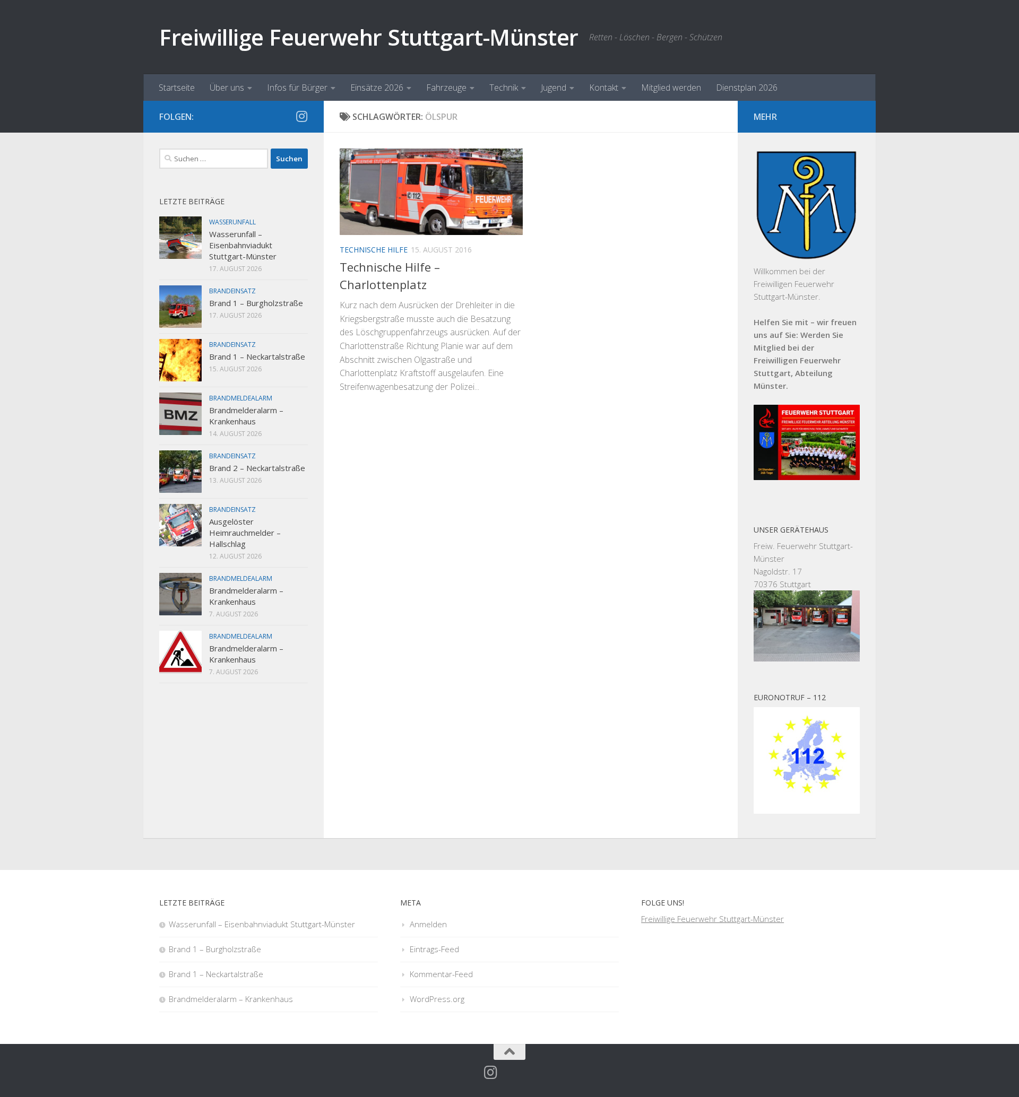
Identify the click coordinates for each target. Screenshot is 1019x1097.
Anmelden (428, 924)
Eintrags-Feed (434, 949)
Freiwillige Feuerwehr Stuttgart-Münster (368, 37)
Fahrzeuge (446, 87)
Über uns (227, 87)
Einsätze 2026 (376, 87)
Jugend (553, 87)
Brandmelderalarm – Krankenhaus (246, 415)
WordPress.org (437, 999)
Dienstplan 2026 (747, 87)
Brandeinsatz (232, 290)
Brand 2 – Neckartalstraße (257, 468)
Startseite (177, 87)
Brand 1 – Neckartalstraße (257, 356)
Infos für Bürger (297, 87)
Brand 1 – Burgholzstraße (256, 303)
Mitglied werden (671, 87)
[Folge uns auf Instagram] (301, 116)
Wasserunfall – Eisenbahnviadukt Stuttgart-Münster (243, 245)
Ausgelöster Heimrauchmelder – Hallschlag (245, 532)
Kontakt (603, 87)
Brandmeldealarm (240, 398)
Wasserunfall (232, 222)
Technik (503, 87)
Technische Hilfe (374, 250)
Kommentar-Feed (441, 974)
